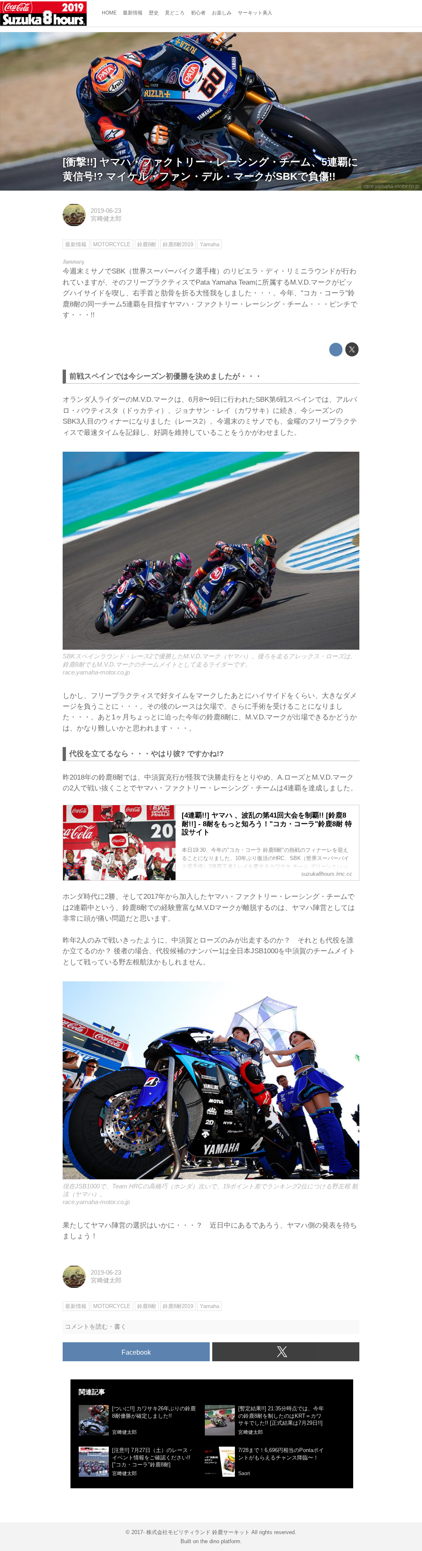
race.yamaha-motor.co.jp (392, 186)
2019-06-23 (106, 210)
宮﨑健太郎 (106, 218)
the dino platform (220, 1541)
